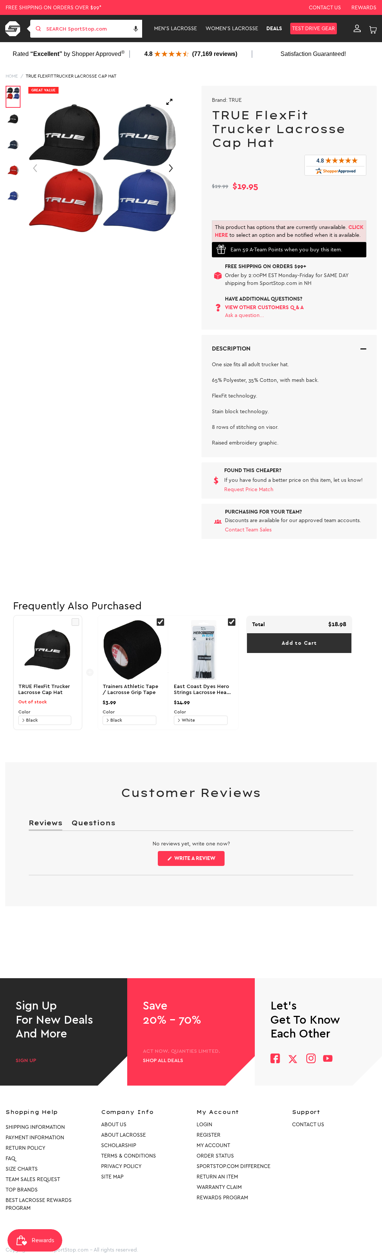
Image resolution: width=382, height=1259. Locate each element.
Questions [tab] (93, 824)
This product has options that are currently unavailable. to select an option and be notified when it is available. (289, 231)
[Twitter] (293, 1059)
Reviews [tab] (45, 824)
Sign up (26, 1060)
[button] (135, 29)
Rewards (363, 7)
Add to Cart (299, 643)
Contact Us (325, 7)
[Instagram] (310, 1059)
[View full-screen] (169, 101)
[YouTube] (328, 1059)
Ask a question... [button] (244, 315)
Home (12, 76)
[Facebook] (275, 1059)
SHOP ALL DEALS (163, 1060)
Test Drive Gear (313, 28)
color (24, 712)
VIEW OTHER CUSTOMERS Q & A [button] (264, 307)
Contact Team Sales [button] (248, 530)
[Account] (357, 28)
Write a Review (199, 860)
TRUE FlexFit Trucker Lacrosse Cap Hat (71, 76)
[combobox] (93, 29)
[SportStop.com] (14, 28)
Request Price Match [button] (248, 489)
